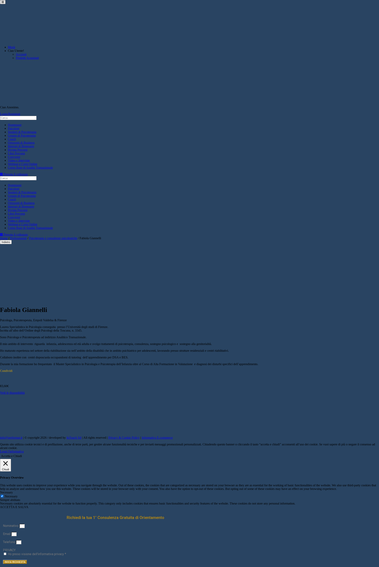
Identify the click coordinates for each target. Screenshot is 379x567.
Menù (11, 47)
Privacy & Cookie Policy (124, 437)
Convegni (14, 157)
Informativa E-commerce (157, 437)
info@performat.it (11, 437)
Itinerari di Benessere (21, 146)
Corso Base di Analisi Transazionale (30, 167)
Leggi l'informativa (12, 451)
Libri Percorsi (16, 153)
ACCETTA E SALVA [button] (14, 507)
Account (21, 54)
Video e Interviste (19, 160)
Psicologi (13, 128)
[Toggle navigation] (3, 2)
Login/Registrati (10, 114)
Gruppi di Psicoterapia (22, 135)
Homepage (15, 125)
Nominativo (11, 526)
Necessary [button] (6, 492)
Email (7, 534)
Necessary (11, 496)
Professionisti (18, 238)
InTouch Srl (74, 437)
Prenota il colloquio (15, 174)
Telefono (9, 542)
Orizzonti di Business (21, 142)
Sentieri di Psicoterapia (22, 132)
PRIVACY (9, 550)
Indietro (6, 242)
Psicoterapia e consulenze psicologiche (53, 238)
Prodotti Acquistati (27, 58)
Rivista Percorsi (17, 149)
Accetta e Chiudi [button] (11, 456)
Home (4, 238)
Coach (12, 139)
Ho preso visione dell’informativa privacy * (37, 554)
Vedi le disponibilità (12, 392)
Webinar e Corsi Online (22, 164)
